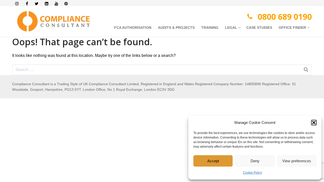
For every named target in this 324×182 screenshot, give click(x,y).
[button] (313, 122)
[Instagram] (17, 3)
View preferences (296, 161)
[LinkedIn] (46, 3)
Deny (255, 161)
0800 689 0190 (285, 16)
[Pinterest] (66, 3)
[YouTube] (56, 3)
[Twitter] (36, 3)
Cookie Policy (252, 172)
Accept (213, 161)
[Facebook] (27, 3)
